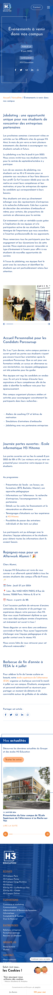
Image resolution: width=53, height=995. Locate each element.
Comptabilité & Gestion (13, 916)
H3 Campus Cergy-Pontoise (15, 882)
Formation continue (11, 933)
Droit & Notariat (10, 919)
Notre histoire (9, 947)
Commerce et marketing (13, 904)
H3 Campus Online (11, 894)
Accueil (6, 98)
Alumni (6, 950)
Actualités (17, 98)
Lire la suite (10, 826)
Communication (10, 907)
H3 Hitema (13, 517)
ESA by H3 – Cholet (11, 891)
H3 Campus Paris (10, 876)
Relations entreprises (12, 930)
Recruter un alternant (12, 936)
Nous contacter (9, 960)
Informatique (8, 913)
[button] (4, 324)
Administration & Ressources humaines (20, 910)
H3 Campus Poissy (11, 879)
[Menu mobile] (48, 7)
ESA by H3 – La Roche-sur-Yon (16, 888)
